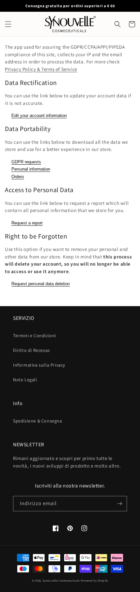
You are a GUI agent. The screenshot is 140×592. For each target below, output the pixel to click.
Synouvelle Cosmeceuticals (61, 580)
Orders (17, 176)
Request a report (27, 223)
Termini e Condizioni (34, 335)
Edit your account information (39, 115)
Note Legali (25, 380)
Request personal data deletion (40, 283)
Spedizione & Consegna (37, 421)
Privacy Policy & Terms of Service (41, 69)
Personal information (30, 169)
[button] (8, 24)
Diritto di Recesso (31, 350)
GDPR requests (26, 161)
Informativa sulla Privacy (39, 365)
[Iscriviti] (119, 503)
